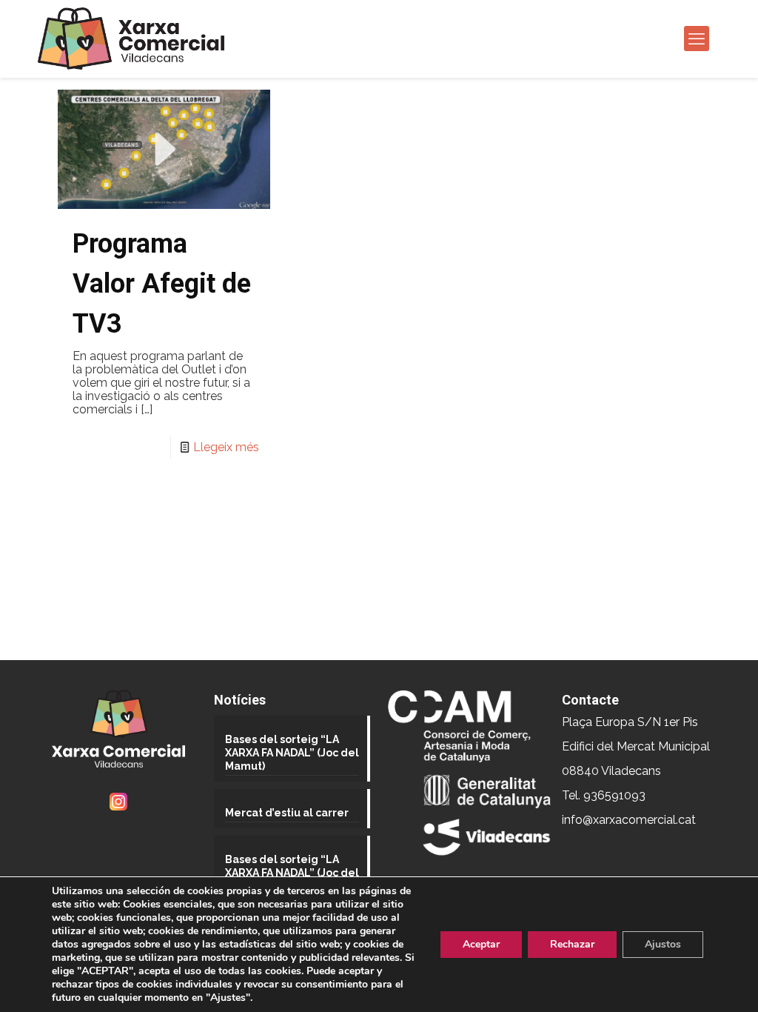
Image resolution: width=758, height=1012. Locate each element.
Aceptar (481, 944)
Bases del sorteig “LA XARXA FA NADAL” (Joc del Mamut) (292, 752)
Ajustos (663, 944)
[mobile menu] (696, 38)
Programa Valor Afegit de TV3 (162, 283)
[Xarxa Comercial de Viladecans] (131, 38)
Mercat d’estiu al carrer (287, 813)
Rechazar (572, 944)
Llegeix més (226, 447)
